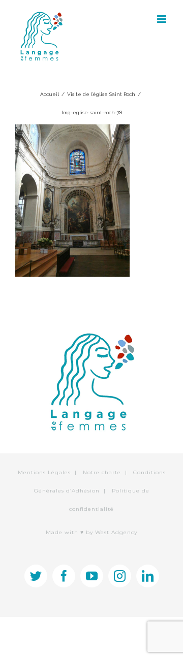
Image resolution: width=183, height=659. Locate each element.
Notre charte (102, 472)
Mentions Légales (44, 472)
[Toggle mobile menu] (162, 19)
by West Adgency (111, 532)
